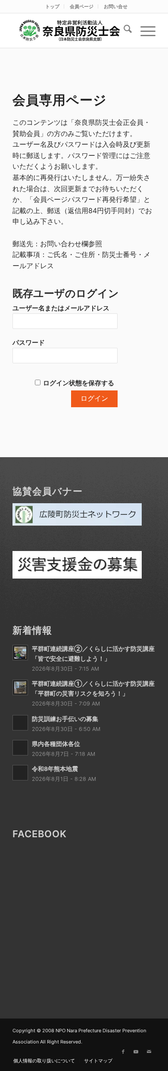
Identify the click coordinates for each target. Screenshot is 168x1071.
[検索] (123, 30)
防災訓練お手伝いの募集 (65, 718)
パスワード (28, 342)
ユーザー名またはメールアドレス (60, 308)
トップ (52, 6)
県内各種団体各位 (56, 743)
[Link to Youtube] (136, 1051)
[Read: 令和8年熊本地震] (20, 772)
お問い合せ (116, 6)
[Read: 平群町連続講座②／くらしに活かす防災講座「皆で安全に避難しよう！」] (20, 652)
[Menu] (144, 30)
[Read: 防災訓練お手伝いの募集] (20, 723)
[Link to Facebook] (123, 1051)
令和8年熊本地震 (55, 768)
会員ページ (81, 6)
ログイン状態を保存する (78, 383)
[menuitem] (52, 6)
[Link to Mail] (149, 1051)
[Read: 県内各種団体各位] (20, 747)
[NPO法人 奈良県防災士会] (69, 30)
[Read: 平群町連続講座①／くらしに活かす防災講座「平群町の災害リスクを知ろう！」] (20, 687)
